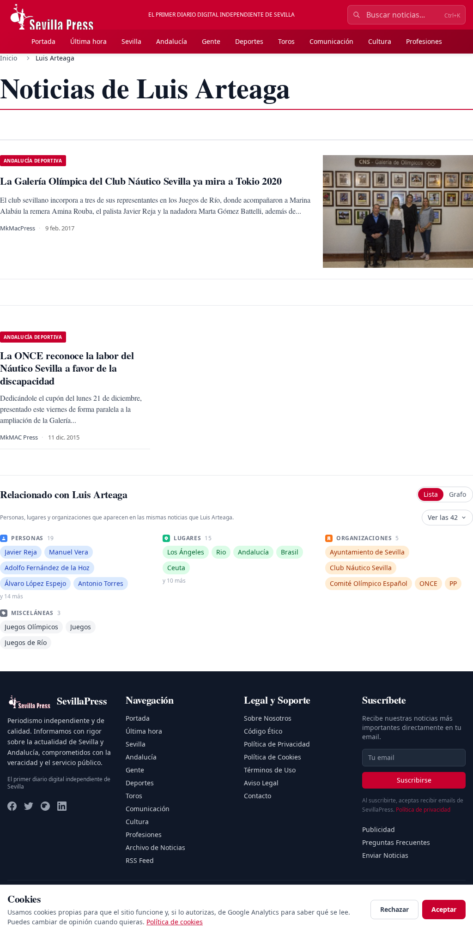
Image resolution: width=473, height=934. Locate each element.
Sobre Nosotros (267, 718)
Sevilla (131, 41)
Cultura (379, 41)
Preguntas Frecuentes (396, 842)
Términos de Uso (270, 769)
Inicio (8, 58)
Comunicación (331, 41)
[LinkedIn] (62, 806)
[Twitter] (28, 806)
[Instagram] (45, 806)
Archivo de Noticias (155, 847)
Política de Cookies (272, 757)
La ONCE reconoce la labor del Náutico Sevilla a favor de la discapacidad (66, 368)
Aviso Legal (261, 782)
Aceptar (443, 909)
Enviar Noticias (385, 855)
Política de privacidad (423, 809)
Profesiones (424, 41)
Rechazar (394, 909)
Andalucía (171, 41)
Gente (211, 41)
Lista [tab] (431, 494)
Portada (43, 41)
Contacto (257, 795)
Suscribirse (414, 780)
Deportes (249, 41)
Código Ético (263, 731)
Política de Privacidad (277, 744)
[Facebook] (12, 806)
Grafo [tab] (457, 494)
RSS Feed (140, 860)
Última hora (88, 41)
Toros (286, 41)
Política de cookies (174, 921)
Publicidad (378, 829)
